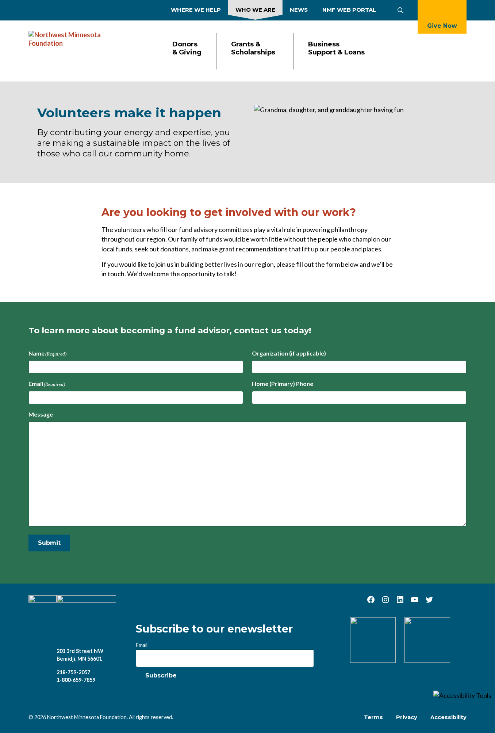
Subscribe (161, 675)
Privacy (406, 717)
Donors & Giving (187, 48)
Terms (373, 717)
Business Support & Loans (336, 48)
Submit (49, 542)
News (299, 9)
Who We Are (255, 9)
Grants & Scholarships (253, 48)
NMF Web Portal (349, 9)
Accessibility (448, 717)
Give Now (442, 25)
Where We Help (196, 9)
